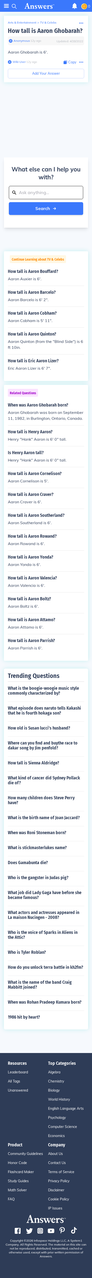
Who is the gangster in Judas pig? (38, 877)
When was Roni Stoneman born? (37, 832)
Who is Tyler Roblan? (27, 952)
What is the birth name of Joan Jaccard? (44, 817)
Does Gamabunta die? (28, 862)
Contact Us (57, 1163)
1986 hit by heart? (24, 1017)
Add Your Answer (46, 73)
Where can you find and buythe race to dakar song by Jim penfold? (43, 745)
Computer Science (62, 1126)
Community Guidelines (25, 1154)
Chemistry (56, 1081)
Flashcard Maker (21, 1172)
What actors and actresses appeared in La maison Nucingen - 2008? (43, 915)
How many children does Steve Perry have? (41, 800)
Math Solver (17, 1190)
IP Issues (55, 1208)
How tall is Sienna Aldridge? (33, 763)
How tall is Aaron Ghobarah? (45, 31)
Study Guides (18, 1181)
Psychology (57, 1117)
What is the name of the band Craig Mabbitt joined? (40, 985)
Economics (56, 1136)
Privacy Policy (58, 1181)
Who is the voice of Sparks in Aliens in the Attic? (43, 935)
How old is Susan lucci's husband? (39, 728)
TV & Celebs (48, 22)
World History (59, 1099)
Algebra (54, 1072)
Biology (54, 1090)
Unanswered (18, 1090)
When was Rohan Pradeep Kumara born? (44, 1002)
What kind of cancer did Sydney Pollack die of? (44, 780)
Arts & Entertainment (22, 22)
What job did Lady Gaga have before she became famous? (44, 895)
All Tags (14, 1081)
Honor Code (17, 1163)
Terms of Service (61, 1172)
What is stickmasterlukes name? (37, 847)
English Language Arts (66, 1108)
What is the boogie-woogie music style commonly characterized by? (43, 691)
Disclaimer (56, 1190)
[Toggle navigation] (6, 6)
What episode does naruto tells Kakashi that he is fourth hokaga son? (44, 710)
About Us (55, 1154)
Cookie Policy (58, 1199)
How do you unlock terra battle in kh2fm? (45, 967)
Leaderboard (18, 1072)
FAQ (11, 1199)
